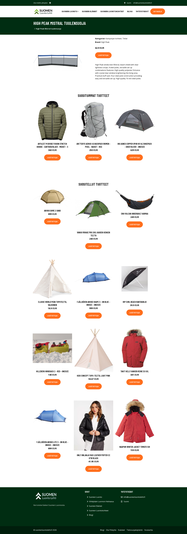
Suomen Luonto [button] (69, 11)
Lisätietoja (103, 55)
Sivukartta (148, 530)
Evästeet (121, 530)
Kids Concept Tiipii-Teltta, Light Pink (93, 375)
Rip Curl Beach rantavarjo (135, 301)
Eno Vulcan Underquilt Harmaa (134, 213)
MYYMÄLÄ (157, 11)
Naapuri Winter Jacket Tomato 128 (134, 446)
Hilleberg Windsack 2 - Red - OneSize (52, 371)
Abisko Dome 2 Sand (52, 210)
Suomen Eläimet (89, 11)
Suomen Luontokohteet (112, 11)
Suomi (129, 3)
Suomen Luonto (95, 497)
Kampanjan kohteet (114, 38)
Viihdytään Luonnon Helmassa (101, 501)
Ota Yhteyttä (111, 530)
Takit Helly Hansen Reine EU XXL (135, 371)
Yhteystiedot (142, 11)
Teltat (125, 38)
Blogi (130, 11)
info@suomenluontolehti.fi (142, 3)
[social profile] (50, 3)
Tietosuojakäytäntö (135, 530)
